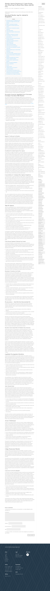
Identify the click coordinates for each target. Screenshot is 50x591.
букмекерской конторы (41, 229)
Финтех (39, 169)
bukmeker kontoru (41, 196)
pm (38, 143)
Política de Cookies (19, 556)
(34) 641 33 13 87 (7, 576)
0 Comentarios (22, 8)
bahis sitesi (40, 34)
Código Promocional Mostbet (11, 44)
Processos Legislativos (10, 63)
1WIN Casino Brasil (41, 9)
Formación (6, 559)
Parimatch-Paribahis (41, 124)
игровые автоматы (41, 248)
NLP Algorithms (40, 118)
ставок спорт (40, 257)
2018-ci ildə (40, 191)
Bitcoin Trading (40, 47)
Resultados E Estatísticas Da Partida (12, 34)
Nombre (6, 523)
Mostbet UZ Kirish (41, 112)
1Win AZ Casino (40, 8)
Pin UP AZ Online (41, 131)
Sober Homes (40, 146)
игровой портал (41, 247)
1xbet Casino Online (41, 22)
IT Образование (40, 95)
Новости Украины (41, 161)
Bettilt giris (40, 43)
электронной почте (41, 259)
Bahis (39, 31)
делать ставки (41, 230)
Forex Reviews (40, 89)
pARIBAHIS (40, 121)
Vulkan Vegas (40, 214)
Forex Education (40, 86)
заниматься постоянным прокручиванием (41, 243)
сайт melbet (40, 254)
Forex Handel (40, 88)
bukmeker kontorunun (42, 197)
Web (5, 529)
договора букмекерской (41, 233)
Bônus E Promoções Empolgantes (11, 62)
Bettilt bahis (40, 41)
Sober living (40, 147)
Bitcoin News (40, 44)
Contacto (6, 560)
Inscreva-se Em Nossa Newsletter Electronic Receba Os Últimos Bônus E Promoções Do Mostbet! (13, 55)
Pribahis (39, 144)
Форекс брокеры (41, 171)
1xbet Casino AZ (40, 21)
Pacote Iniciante (41, 208)
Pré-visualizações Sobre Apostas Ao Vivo (12, 70)
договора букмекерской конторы (41, 236)
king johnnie (40, 98)
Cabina (6, 556)
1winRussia (40, 18)
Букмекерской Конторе (41, 223)
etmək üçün (40, 202)
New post (39, 116)
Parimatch (39, 122)
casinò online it (40, 60)
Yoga (6, 555)
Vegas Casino (40, 213)
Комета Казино (40, 158)
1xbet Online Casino (41, 25)
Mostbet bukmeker (41, 205)
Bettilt (39, 40)
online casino (40, 207)
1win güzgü (40, 182)
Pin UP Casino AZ (41, 136)
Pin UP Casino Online (41, 137)
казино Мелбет (41, 250)
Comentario (7, 512)
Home (6, 554)
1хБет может (40, 188)
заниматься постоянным (40, 240)
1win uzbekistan (40, 16)
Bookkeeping (40, 50)
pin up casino (40, 134)
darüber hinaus (41, 199)
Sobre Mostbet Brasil (9, 42)
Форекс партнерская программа (40, 175)
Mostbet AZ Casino (41, 101)
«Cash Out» (40, 216)
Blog (39, 49)
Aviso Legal (17, 554)
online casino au (41, 119)
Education (39, 76)
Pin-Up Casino (40, 210)
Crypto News (40, 65)
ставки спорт (40, 256)
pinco (39, 140)
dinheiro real (40, 200)
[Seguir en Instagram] (27, 554)
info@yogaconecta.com (19, 574)
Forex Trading (40, 91)
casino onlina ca (40, 57)
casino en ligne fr (41, 56)
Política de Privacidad (19, 555)
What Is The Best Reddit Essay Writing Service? (41, 156)
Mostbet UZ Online (41, 114)
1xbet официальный (41, 184)
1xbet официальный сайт (41, 186)
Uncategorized (16, 8)
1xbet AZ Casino (40, 19)
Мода (39, 160)
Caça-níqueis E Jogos (9, 52)
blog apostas (40, 194)
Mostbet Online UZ (41, 107)
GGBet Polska (40, 92)
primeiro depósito (41, 211)
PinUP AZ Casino (40, 141)
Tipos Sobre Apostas (9, 30)
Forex (39, 85)
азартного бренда (41, 226)
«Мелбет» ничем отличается (41, 220)
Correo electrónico (8, 526)
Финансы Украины (41, 167)
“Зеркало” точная (41, 260)
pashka (39, 128)
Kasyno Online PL (41, 97)
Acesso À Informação (9, 43)
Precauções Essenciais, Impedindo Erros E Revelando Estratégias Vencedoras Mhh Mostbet (13, 21)
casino (39, 54)
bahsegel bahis (40, 37)
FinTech (39, 83)
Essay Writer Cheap (41, 81)
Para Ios (7, 65)
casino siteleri (40, 62)
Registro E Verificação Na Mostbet (11, 24)
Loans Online (40, 100)
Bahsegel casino (40, 38)
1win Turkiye (40, 15)
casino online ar (40, 59)
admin (7, 8)
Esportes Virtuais (9, 66)
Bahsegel (39, 35)
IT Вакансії (40, 94)
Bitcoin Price (40, 46)
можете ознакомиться (41, 252)
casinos (39, 63)
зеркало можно (41, 245)
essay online (40, 79)
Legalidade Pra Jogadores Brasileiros (12, 40)
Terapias (6, 558)
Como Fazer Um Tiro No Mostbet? (11, 45)
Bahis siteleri (40, 32)
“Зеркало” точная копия (41, 263)
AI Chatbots (40, 29)
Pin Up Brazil (40, 133)
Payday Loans (40, 130)
